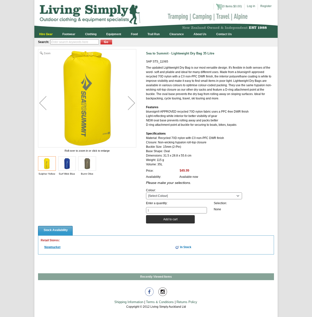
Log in (251, 6)
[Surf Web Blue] (67, 163)
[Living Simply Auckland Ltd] (156, 15)
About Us (200, 34)
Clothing (91, 34)
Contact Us (224, 34)
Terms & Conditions (160, 302)
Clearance (176, 34)
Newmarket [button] (52, 247)
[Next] (131, 103)
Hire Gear (46, 34)
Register (266, 6)
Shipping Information (128, 302)
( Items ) (232, 6)
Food (134, 34)
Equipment (113, 34)
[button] (106, 42)
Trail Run (153, 34)
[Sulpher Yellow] (47, 163)
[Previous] (42, 103)
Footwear (68, 34)
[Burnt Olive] (87, 163)
